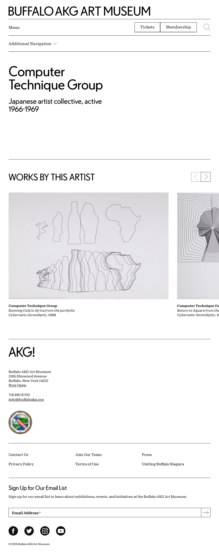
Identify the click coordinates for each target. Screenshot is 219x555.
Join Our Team (88, 454)
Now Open (17, 385)
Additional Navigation (30, 43)
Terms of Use (87, 464)
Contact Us (18, 454)
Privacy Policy (21, 464)
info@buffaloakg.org (26, 399)
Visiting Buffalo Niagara (163, 464)
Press (147, 454)
